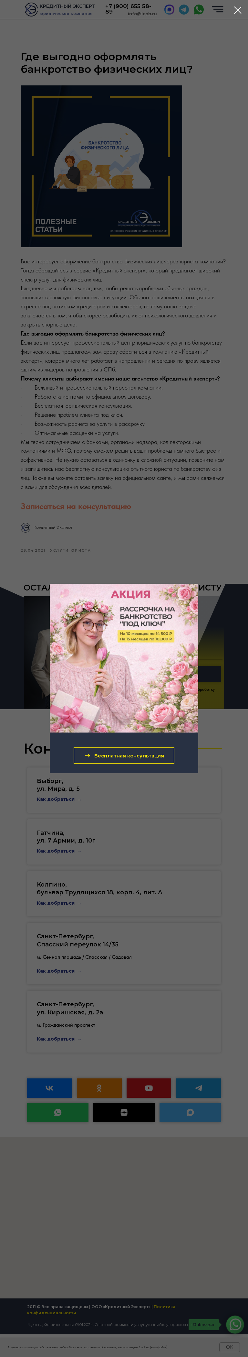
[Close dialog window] (238, 10)
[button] (124, 755)
